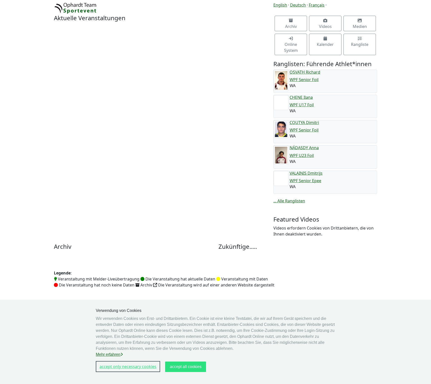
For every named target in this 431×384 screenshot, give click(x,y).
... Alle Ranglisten (289, 201)
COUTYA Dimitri (304, 122)
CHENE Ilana (301, 97)
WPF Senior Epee (305, 180)
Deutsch (298, 5)
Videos (325, 26)
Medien (360, 26)
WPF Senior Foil (304, 79)
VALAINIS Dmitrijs (306, 173)
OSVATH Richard (305, 72)
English (280, 5)
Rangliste (359, 44)
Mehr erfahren (108, 354)
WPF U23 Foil (302, 155)
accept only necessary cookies (128, 366)
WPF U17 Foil (302, 105)
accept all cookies (186, 367)
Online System (291, 47)
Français (316, 5)
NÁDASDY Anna (304, 147)
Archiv (291, 26)
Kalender (325, 44)
